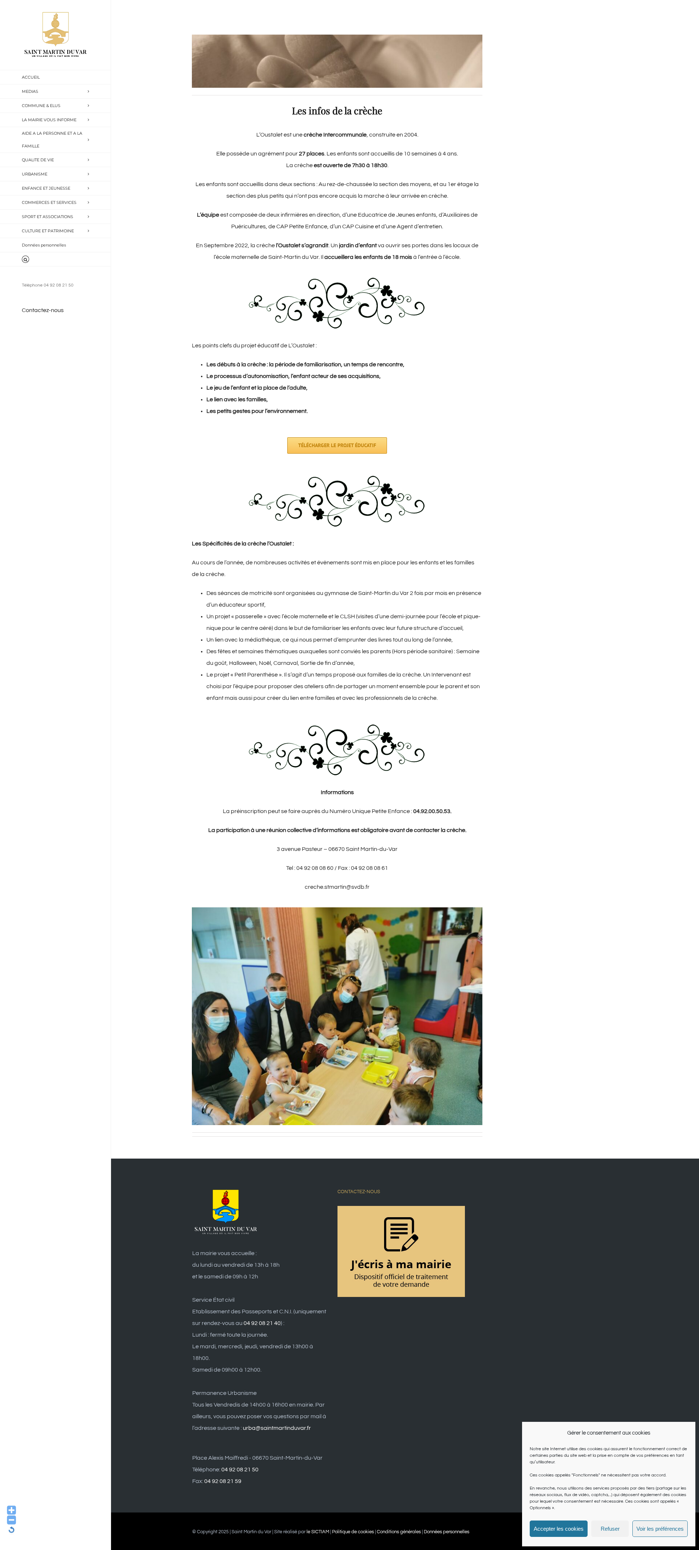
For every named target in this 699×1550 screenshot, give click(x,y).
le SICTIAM (318, 1531)
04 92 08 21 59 (222, 1481)
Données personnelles (446, 1531)
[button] (55, 259)
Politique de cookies (353, 1531)
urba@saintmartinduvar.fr (277, 1428)
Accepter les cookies (559, 1529)
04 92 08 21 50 (239, 1469)
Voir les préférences (660, 1529)
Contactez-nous (43, 310)
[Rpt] (337, 910)
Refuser (610, 1529)
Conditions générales (399, 1531)
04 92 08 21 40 (262, 1323)
